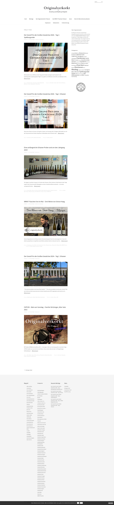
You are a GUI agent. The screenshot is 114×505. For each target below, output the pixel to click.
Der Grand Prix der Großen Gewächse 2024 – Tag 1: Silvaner (45, 256)
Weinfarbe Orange (49, 245)
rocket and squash (30, 420)
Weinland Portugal (41, 476)
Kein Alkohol (39, 417)
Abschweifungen (40, 390)
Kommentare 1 (37, 96)
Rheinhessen (26, 83)
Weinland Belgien (40, 440)
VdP (57, 297)
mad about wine (30, 413)
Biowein (86, 53)
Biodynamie (82, 53)
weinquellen (29, 436)
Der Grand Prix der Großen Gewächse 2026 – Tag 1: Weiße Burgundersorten (57, 401)
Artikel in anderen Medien (42, 394)
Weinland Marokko (41, 467)
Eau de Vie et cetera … (41, 408)
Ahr (50, 82)
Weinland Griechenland (41, 456)
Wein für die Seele (41, 428)
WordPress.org (67, 391)
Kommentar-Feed (67, 390)
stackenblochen (30, 422)
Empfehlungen (40, 410)
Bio (78, 53)
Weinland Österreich (41, 472)
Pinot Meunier (74, 65)
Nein (81, 502)
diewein (28, 404)
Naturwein (37, 246)
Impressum (47, 23)
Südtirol (76, 73)
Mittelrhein (88, 61)
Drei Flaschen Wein (40, 245)
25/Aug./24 (25, 258)
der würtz (28, 397)
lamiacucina (29, 411)
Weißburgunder (75, 75)
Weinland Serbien (40, 479)
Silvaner (51, 137)
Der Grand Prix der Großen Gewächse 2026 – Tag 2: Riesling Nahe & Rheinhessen (56, 388)
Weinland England (40, 451)
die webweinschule (30, 400)
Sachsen (29, 83)
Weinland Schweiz (41, 477)
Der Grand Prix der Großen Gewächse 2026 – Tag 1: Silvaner (45, 94)
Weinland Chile (40, 445)
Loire (80, 61)
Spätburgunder (33, 83)
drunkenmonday (30, 406)
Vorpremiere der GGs (36, 82)
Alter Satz (59, 355)
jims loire (28, 409)
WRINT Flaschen (64, 245)
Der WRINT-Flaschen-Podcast (60, 19)
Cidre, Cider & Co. (40, 401)
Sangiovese (79, 69)
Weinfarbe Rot (42, 82)
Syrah (73, 73)
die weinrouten (30, 402)
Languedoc (77, 61)
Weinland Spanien (40, 483)
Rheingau (63, 82)
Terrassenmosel (80, 73)
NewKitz (41, 246)
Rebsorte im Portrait (35, 190)
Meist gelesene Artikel (41, 419)
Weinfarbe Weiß (40, 190)
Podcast (44, 245)
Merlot (84, 61)
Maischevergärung (32, 191)
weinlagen (29, 434)
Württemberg (38, 83)
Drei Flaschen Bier (41, 404)
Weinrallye (39, 492)
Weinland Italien (40, 458)
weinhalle (28, 432)
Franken (55, 82)
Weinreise (39, 494)
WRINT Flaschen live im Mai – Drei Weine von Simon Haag (44, 201)
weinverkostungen (30, 438)
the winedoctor (30, 425)
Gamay (80, 60)
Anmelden (66, 386)
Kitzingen (34, 246)
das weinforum (30, 390)
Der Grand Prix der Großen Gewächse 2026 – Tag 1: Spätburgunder (56, 396)
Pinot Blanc (86, 63)
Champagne (74, 58)
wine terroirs (29, 439)
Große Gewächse (29, 82)
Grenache (83, 60)
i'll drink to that (29, 408)
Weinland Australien (41, 438)
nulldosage (29, 416)
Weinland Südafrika (41, 485)
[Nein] (110, 503)
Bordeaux (74, 54)
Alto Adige (73, 53)
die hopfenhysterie (30, 399)
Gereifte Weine (29, 190)
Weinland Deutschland (37, 137)
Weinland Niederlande (41, 470)
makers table (29, 415)
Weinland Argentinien (41, 437)
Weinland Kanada (40, 460)
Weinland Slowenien (41, 481)
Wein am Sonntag (37, 355)
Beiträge (31, 19)
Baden (53, 82)
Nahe (76, 63)
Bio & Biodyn (34, 245)
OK (78, 502)
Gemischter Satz (29, 356)
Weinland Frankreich (54, 190)
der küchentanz (30, 393)
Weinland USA (40, 490)
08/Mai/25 (25, 203)
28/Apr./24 (25, 311)
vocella (28, 430)
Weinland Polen (40, 474)
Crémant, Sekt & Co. (41, 403)
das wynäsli (29, 391)
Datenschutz (56, 23)
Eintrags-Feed (67, 388)
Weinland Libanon (40, 463)
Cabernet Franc (80, 54)
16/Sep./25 (25, 152)
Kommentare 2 (37, 152)
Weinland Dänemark (41, 447)
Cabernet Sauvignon (78, 56)
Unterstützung (65, 23)
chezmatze (29, 388)
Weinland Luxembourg (41, 465)
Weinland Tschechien (41, 487)
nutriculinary (29, 418)
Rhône (84, 67)
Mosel (73, 63)
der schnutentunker (30, 395)
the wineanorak (30, 424)
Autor (70, 19)
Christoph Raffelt (32, 39)
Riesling (75, 69)
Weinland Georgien (41, 454)
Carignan (85, 56)
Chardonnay (80, 58)
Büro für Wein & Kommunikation (82, 19)
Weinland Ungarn (40, 488)
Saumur (83, 69)
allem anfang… (30, 386)
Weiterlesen (27, 78)
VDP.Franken (49, 191)
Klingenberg (34, 356)
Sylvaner (45, 191)
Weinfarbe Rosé (40, 431)
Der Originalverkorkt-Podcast (43, 19)
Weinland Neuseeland (41, 469)
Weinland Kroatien (41, 461)
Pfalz (57, 82)
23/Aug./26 (25, 39)
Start (25, 19)
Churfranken (63, 355)
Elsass (25, 191)
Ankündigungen (29, 245)
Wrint (80, 75)
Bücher (38, 397)
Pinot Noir (60, 82)
